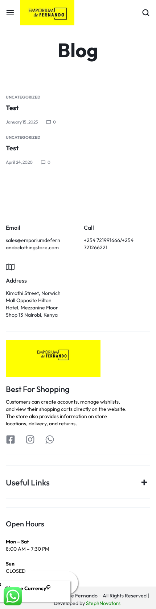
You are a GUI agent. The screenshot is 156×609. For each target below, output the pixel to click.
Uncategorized (23, 97)
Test (12, 108)
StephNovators (103, 603)
